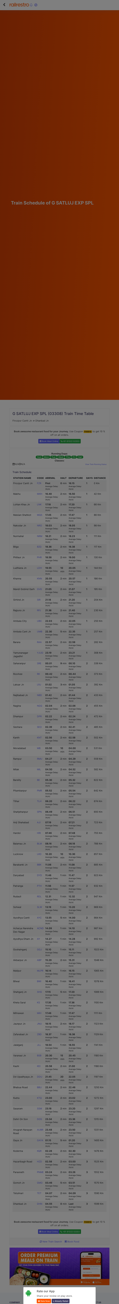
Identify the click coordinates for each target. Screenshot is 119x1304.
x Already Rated (60, 1301)
